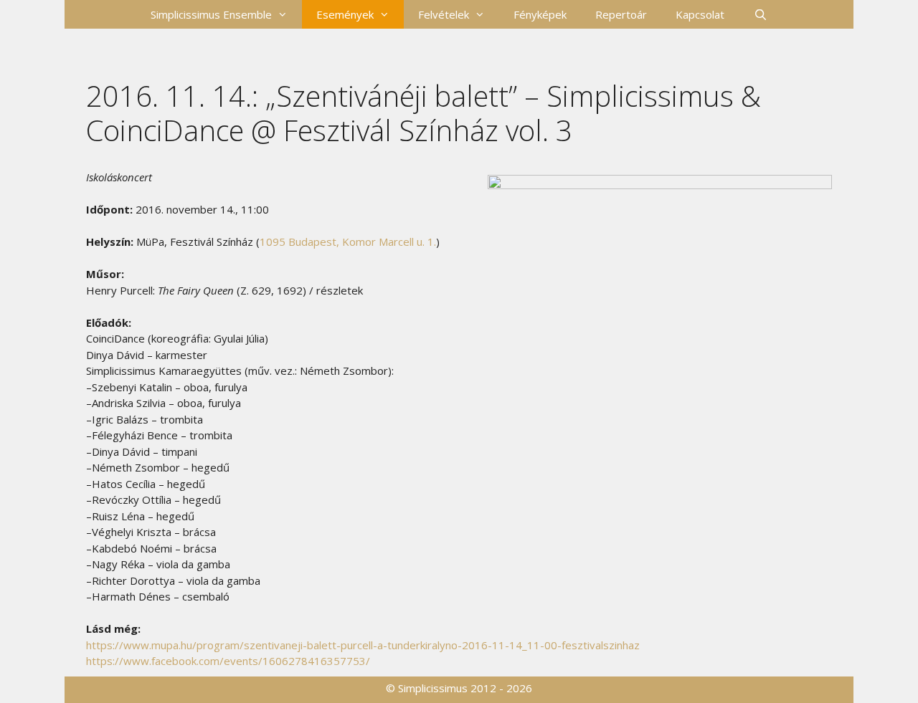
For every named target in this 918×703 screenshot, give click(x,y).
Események (345, 14)
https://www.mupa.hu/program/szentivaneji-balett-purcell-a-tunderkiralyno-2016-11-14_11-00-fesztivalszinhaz (363, 645)
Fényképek (540, 14)
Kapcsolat (700, 14)
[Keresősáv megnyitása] (760, 14)
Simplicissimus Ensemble (211, 14)
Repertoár (621, 14)
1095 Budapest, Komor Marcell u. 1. (348, 241)
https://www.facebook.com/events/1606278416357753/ (228, 661)
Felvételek (443, 14)
